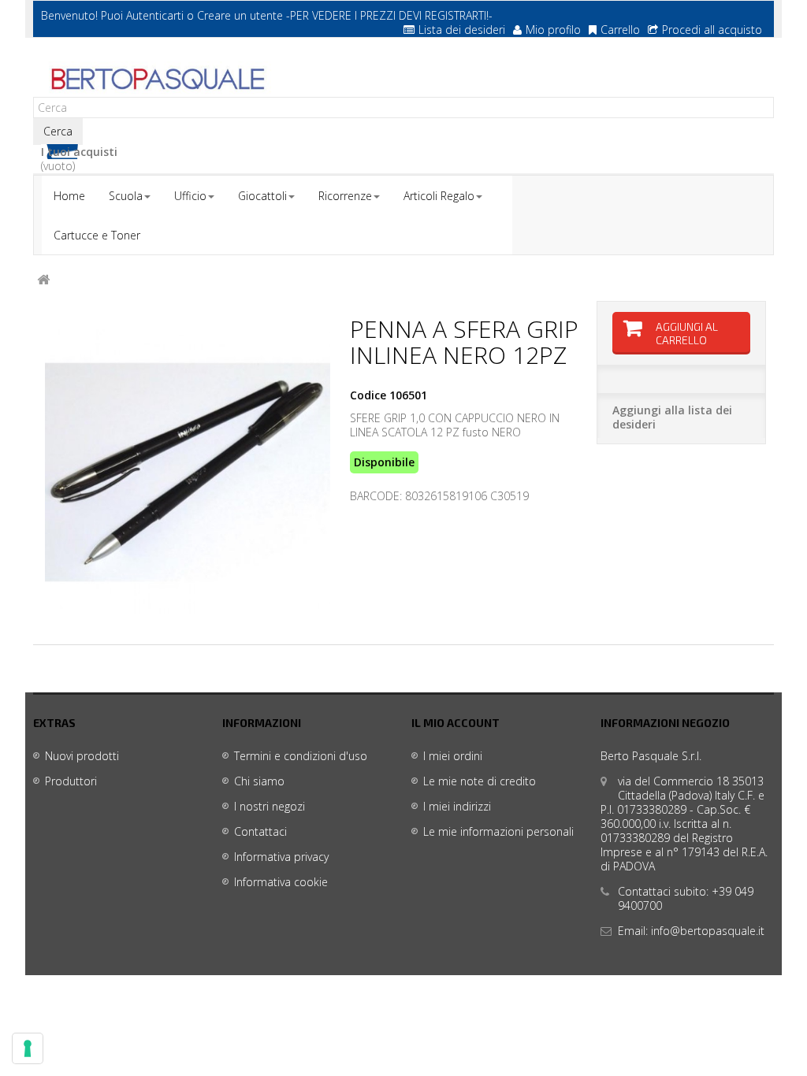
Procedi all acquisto (712, 29)
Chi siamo (259, 781)
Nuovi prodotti (82, 755)
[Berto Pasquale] (156, 79)
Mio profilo (553, 29)
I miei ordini (452, 755)
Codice (368, 395)
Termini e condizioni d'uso (300, 755)
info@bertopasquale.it (707, 930)
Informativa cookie (281, 881)
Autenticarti (155, 15)
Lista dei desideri (461, 29)
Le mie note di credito (479, 781)
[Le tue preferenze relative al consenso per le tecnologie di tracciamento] (28, 1048)
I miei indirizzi (457, 806)
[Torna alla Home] (43, 280)
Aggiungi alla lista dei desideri (672, 417)
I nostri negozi (269, 806)
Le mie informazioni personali (498, 831)
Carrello (620, 29)
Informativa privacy (281, 856)
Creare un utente (240, 15)
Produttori (71, 781)
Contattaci (260, 831)
